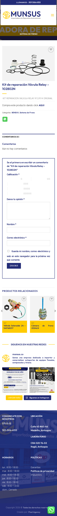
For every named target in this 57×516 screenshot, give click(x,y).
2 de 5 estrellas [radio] (39, 178)
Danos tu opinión (16, 199)
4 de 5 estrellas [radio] (16, 188)
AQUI (41, 105)
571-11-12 (6, 423)
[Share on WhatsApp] (4, 119)
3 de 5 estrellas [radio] (15, 183)
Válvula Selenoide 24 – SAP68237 (15, 327)
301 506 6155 (35, 2)
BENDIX (15, 112)
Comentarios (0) (10, 137)
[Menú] (52, 15)
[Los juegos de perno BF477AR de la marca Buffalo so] (42, 380)
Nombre (11, 224)
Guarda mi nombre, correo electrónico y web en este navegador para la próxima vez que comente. (28, 255)
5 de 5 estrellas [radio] (15, 193)
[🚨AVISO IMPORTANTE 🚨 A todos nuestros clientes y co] (15, 380)
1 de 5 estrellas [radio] (13, 178)
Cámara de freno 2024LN (42, 327)
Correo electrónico (16, 238)
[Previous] (2, 317)
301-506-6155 (9, 430)
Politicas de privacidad (42, 471)
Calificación (13, 174)
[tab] (28, 137)
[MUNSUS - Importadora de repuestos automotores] (21, 15)
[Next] (54, 317)
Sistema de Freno (28, 34)
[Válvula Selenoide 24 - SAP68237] (14, 308)
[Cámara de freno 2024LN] (42, 308)
